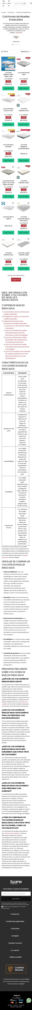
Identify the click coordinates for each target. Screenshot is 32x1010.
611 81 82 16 (9, 3)
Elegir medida (8, 88)
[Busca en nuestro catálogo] (25, 3)
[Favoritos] (31, 4)
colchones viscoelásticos (12, 833)
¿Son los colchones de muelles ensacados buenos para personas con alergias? (17, 346)
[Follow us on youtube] (15, 960)
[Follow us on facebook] (10, 960)
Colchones (16, 42)
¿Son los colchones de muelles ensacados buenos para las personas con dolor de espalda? (16, 332)
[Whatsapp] (28, 1000)
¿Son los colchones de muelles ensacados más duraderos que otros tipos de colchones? (16, 339)
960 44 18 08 (4, 3)
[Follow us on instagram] (20, 960)
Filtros (5, 51)
